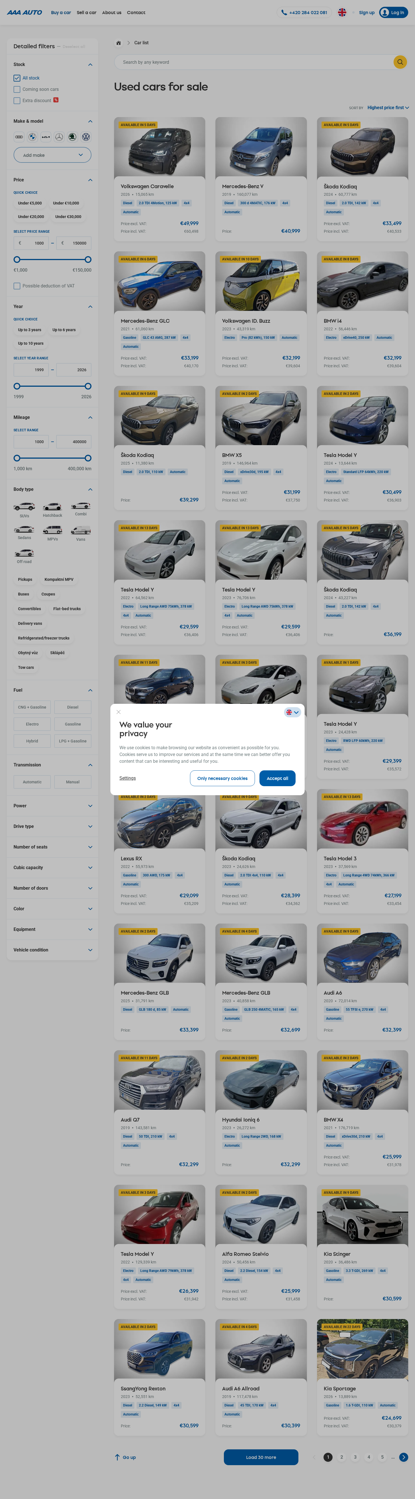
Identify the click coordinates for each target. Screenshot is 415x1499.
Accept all (277, 778)
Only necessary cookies (222, 778)
